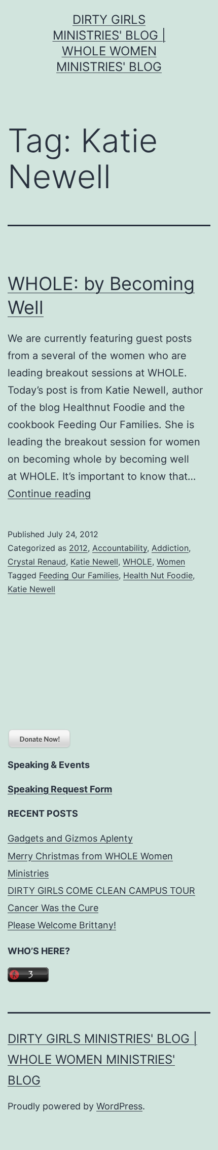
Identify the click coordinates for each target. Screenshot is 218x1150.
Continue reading (49, 493)
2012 (78, 548)
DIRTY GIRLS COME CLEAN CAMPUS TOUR (101, 890)
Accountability (119, 548)
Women (171, 561)
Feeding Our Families (79, 575)
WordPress (119, 1106)
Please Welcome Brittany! (62, 925)
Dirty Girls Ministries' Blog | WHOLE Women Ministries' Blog (102, 1059)
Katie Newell (94, 561)
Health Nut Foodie (158, 575)
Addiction (170, 548)
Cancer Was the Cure (53, 907)
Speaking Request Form (60, 789)
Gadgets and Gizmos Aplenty (70, 838)
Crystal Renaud (37, 561)
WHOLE (137, 561)
